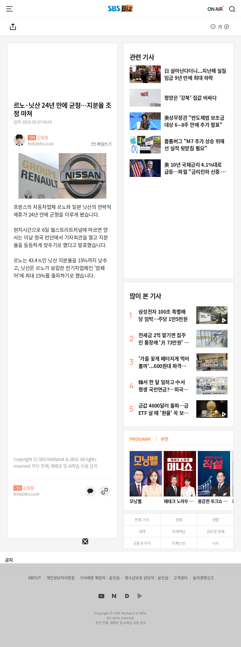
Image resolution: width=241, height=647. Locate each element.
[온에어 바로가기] (215, 9)
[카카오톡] (90, 491)
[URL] (104, 491)
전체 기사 (142, 519)
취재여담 (178, 531)
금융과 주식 (142, 543)
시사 (215, 543)
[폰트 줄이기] (213, 27)
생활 (215, 519)
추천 (164, 439)
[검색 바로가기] (232, 9)
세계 (142, 531)
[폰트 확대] (226, 27)
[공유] (13, 27)
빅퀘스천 (178, 543)
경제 (178, 519)
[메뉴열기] (9, 9)
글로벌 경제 (215, 531)
